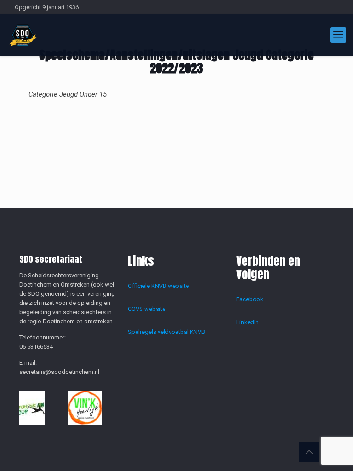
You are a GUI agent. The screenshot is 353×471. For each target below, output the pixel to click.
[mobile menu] (338, 35)
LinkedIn (247, 322)
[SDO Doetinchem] (23, 35)
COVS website (146, 308)
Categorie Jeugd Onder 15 (67, 94)
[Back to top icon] (309, 452)
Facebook (249, 299)
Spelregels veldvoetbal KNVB (166, 331)
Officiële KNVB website (158, 285)
